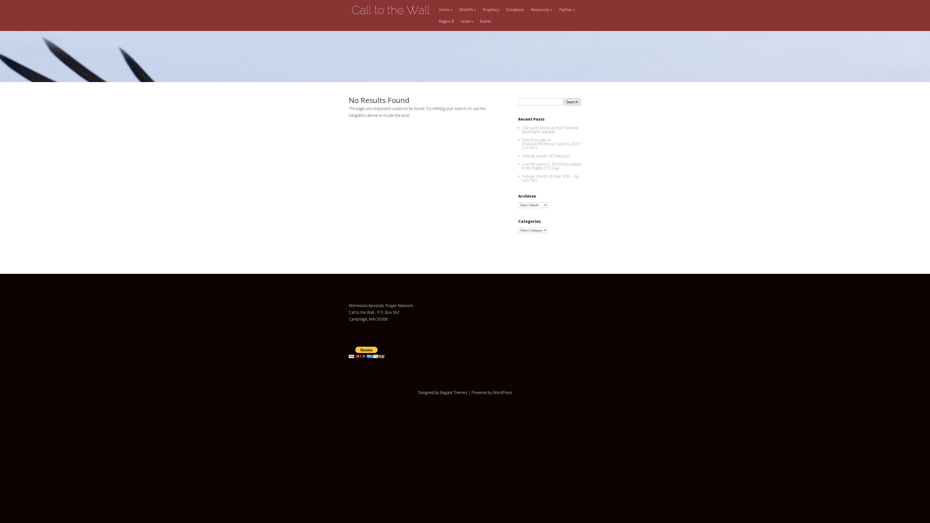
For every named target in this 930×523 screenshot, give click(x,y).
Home (444, 10)
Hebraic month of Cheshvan (546, 156)
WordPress (502, 392)
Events (485, 21)
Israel (465, 21)
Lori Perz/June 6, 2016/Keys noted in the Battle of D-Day (551, 166)
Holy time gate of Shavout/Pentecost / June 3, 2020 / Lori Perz (551, 143)
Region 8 (446, 21)
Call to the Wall (391, 10)
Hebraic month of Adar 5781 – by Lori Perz (550, 178)
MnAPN (466, 10)
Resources (540, 10)
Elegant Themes (453, 392)
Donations (515, 10)
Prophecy (491, 10)
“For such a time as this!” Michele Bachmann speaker (550, 129)
